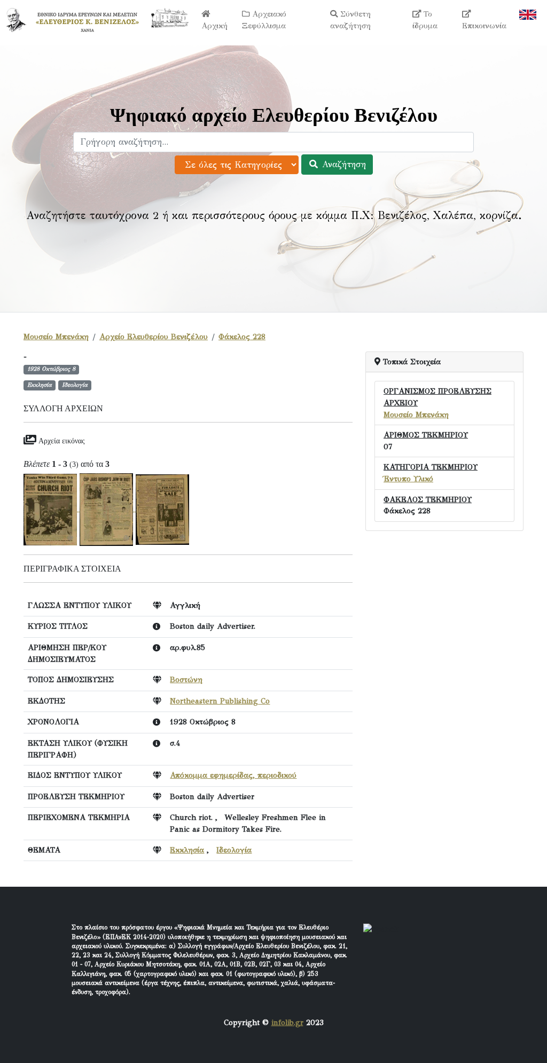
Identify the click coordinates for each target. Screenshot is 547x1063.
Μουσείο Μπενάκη (56, 336)
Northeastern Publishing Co (220, 701)
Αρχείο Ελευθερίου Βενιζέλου (153, 336)
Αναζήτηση (342, 164)
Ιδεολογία (234, 850)
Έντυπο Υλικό (408, 478)
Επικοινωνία (484, 25)
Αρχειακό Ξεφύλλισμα (264, 19)
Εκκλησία (187, 850)
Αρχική (214, 25)
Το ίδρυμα (424, 19)
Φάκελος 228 (241, 336)
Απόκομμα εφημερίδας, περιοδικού (233, 775)
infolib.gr (287, 1022)
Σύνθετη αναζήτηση (350, 19)
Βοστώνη (186, 679)
